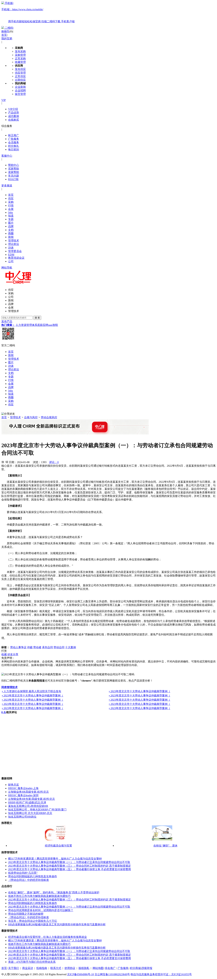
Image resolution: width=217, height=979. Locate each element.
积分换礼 (13, 145)
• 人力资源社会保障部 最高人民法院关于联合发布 (31, 691)
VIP (3, 100)
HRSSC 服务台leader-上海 (23, 788)
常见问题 (13, 175)
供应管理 (20, 72)
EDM (11, 254)
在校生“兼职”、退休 (165, 845)
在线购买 (13, 119)
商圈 (11, 233)
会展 (11, 209)
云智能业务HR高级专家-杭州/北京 (28, 791)
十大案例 (70, 647)
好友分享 (12, 654)
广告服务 (13, 138)
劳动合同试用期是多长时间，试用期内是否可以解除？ (40, 910)
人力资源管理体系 (26, 325)
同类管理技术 (9, 687)
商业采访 (27, 968)
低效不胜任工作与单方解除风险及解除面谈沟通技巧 (39, 896)
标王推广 (13, 135)
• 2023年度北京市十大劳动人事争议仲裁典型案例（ (139, 691)
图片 (11, 222)
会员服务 (13, 142)
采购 (11, 202)
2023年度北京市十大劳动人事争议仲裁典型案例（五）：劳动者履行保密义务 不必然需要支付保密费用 (69, 869)
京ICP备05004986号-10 (80, 974)
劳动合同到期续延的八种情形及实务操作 (32, 876)
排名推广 (110, 968)
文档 (11, 229)
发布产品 (6, 321)
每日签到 (13, 149)
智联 (55, 325)
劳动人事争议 (18, 647)
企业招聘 (20, 90)
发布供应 (20, 69)
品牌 (11, 226)
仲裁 (30, 647)
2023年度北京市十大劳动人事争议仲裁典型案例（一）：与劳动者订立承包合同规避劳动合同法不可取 (69, 862)
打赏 (4, 650)
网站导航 (6, 267)
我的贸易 (6, 38)
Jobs (10, 212)
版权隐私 (83, 968)
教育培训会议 (16, 257)
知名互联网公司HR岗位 (22, 816)
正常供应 (20, 76)
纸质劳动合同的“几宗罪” (23, 872)
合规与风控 (31, 417)
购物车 (5, 31)
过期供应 (20, 79)
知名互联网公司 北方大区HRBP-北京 (30, 813)
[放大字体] (2, 461)
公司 (11, 261)
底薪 (40, 325)
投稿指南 (41, 968)
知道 (11, 215)
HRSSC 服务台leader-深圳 (23, 795)
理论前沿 (13, 244)
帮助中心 (13, 165)
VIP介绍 (13, 109)
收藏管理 (20, 62)
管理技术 (13, 240)
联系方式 (55, 968)
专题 (11, 219)
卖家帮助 (13, 172)
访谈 (11, 247)
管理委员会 (15, 251)
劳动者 (37, 647)
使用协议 (69, 968)
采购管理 (20, 54)
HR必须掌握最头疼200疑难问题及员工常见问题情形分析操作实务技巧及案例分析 (57, 924)
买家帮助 (13, 168)
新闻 (11, 237)
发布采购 (20, 51)
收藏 (4, 654)
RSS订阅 (13, 179)
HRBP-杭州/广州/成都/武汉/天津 (27, 802)
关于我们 (13, 968)
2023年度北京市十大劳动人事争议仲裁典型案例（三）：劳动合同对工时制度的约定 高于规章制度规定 (69, 865)
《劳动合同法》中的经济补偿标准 (28, 879)
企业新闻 (20, 86)
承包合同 (47, 647)
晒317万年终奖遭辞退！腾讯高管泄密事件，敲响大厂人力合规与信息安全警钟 (55, 858)
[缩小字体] (6, 461)
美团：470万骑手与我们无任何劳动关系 (32, 961)
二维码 (9, 27)
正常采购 (20, 58)
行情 (11, 205)
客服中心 (6, 155)
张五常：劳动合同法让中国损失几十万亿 (32, 920)
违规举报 (146, 968)
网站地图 (98, 968)
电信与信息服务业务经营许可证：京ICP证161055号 (161, 974)
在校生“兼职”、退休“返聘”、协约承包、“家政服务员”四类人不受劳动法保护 (53, 892)
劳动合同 (59, 647)
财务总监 (13, 784)
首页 (4, 35)
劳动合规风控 (49, 417)
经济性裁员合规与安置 (58, 845)
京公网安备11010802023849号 (112, 974)
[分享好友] (8, 414)
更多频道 (6, 185)
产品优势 (13, 112)
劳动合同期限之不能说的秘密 (25, 913)
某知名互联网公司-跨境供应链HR (28, 806)
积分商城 (135, 968)
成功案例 (13, 116)
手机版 (38, 12)
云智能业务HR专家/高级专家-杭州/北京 (31, 798)
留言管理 (20, 94)
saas (50, 325)
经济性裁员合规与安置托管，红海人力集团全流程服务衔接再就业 (47, 937)
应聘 (45, 325)
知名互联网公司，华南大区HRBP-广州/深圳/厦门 (37, 809)
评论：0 (54, 462)
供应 (11, 198)
